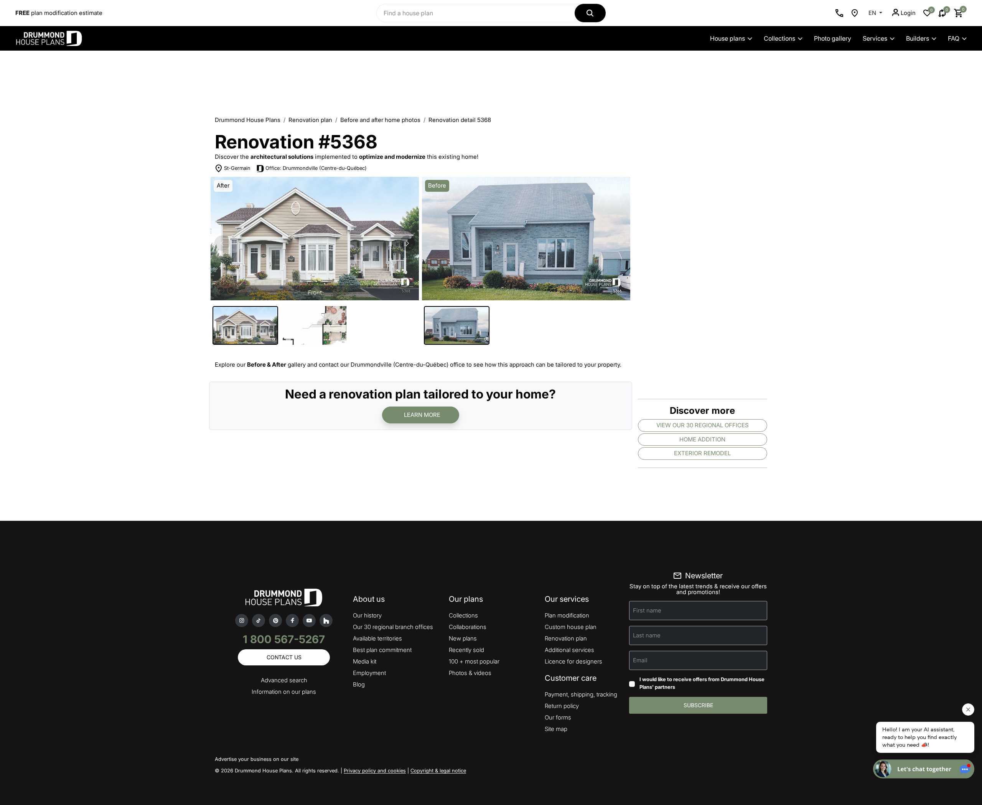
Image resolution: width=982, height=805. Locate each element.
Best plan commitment (382, 650)
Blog (359, 684)
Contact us (284, 657)
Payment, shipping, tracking (581, 694)
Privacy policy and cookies (375, 770)
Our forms (558, 717)
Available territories (377, 638)
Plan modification (567, 615)
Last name (647, 635)
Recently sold (466, 650)
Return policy (562, 706)
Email (640, 660)
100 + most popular (474, 661)
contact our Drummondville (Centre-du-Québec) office (392, 364)
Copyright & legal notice (438, 770)
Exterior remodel (702, 453)
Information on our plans (284, 691)
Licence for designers (573, 661)
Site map (556, 729)
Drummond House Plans (247, 119)
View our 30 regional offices (702, 425)
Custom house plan (570, 627)
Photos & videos (470, 673)
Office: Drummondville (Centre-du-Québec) (316, 168)
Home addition (702, 439)
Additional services (569, 650)
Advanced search (284, 680)
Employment (369, 673)
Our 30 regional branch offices (393, 627)
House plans (727, 38)
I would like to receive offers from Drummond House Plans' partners (702, 683)
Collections (779, 38)
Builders (917, 38)
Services (875, 38)
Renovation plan (310, 119)
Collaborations (467, 627)
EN (873, 12)
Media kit (364, 661)
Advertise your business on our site (256, 759)
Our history (367, 615)
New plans (463, 638)
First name (647, 610)
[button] (407, 243)
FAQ (953, 38)
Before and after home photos (380, 119)
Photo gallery (832, 38)
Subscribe (698, 705)
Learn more (422, 414)
